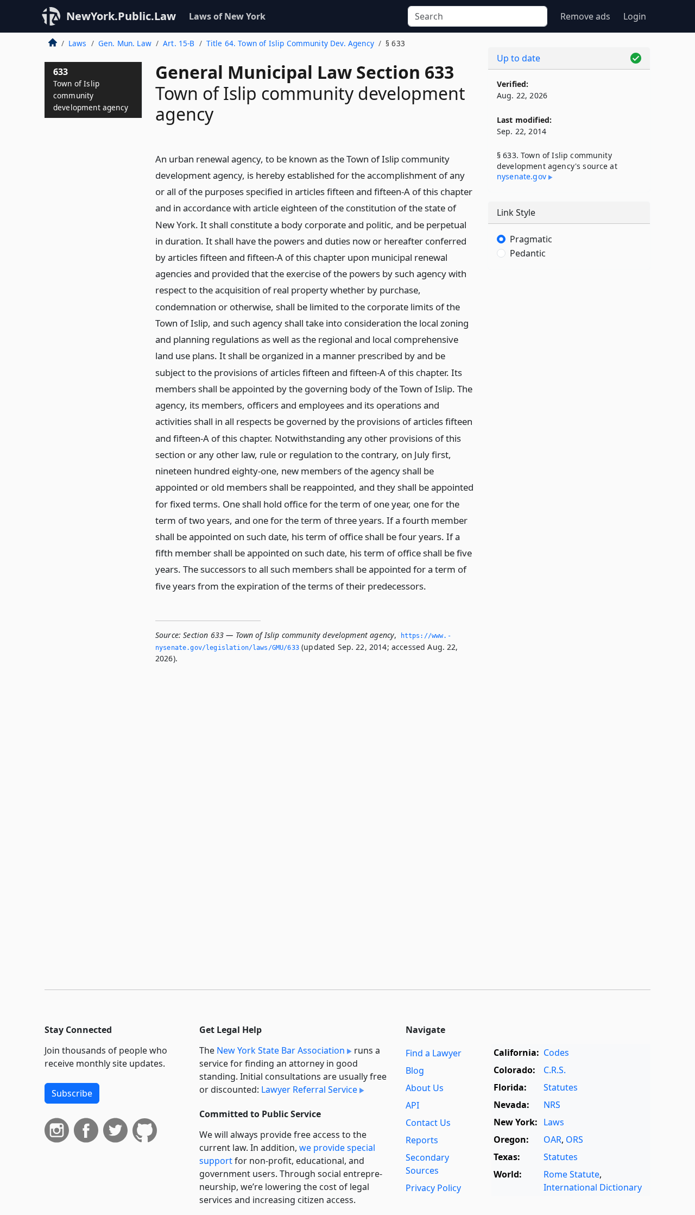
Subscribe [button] (72, 1093)
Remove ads (585, 16)
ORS (574, 1139)
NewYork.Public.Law (121, 16)
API (412, 1105)
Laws (77, 43)
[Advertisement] (569, 448)
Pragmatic (531, 239)
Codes (556, 1053)
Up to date (518, 58)
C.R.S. (555, 1070)
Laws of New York (227, 16)
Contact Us (428, 1123)
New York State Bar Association (281, 1050)
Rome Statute (571, 1174)
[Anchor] (432, 585)
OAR (552, 1139)
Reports (422, 1140)
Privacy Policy (433, 1188)
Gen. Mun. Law (124, 43)
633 (90, 89)
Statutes (561, 1087)
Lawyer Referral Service (309, 1089)
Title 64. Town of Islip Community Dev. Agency (290, 43)
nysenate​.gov (521, 176)
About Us (425, 1088)
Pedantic (528, 253)
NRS (552, 1105)
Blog (415, 1070)
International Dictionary (593, 1187)
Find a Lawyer (434, 1053)
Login (634, 16)
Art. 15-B (178, 43)
